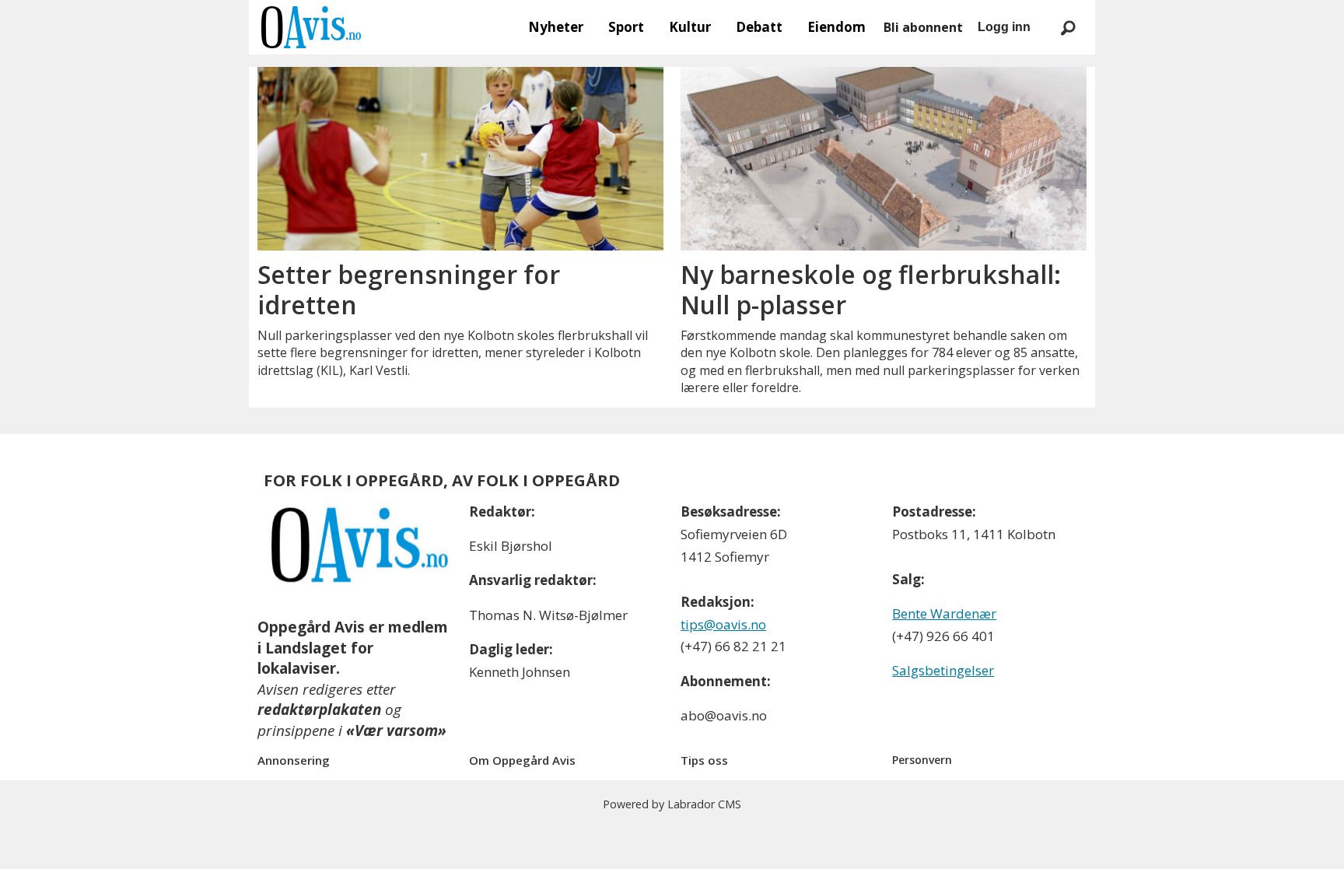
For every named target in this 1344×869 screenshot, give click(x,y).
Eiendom (836, 27)
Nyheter (555, 27)
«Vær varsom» (396, 730)
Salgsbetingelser (943, 670)
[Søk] (1068, 27)
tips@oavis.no (723, 624)
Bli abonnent (923, 27)
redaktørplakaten (319, 709)
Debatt (759, 27)
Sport (626, 27)
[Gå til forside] (311, 27)
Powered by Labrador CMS (672, 804)
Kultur (690, 27)
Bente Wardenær (944, 613)
